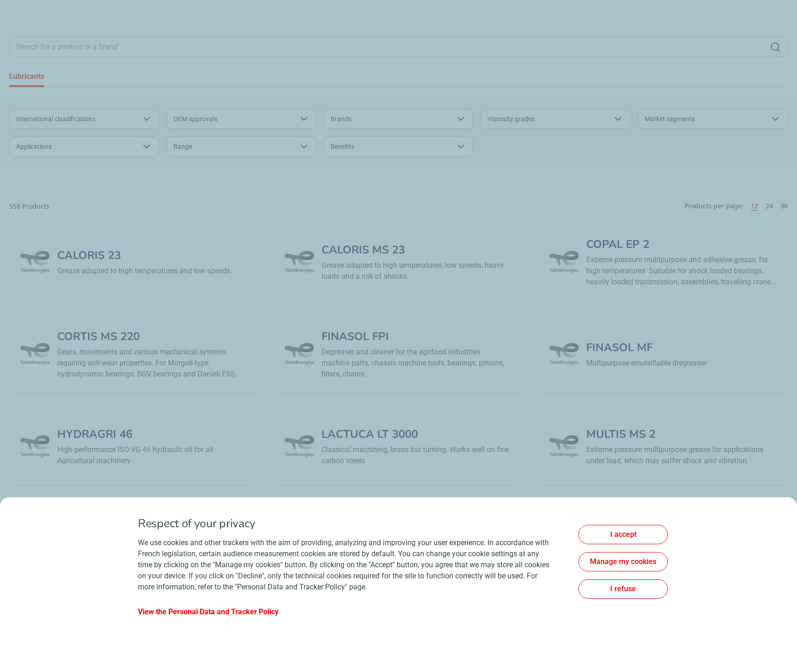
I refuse (623, 588)
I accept (623, 534)
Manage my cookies (623, 561)
